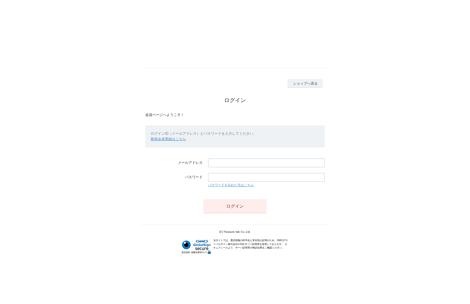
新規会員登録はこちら (168, 139)
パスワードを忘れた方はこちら (231, 185)
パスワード (194, 177)
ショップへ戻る (305, 83)
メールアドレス (190, 163)
